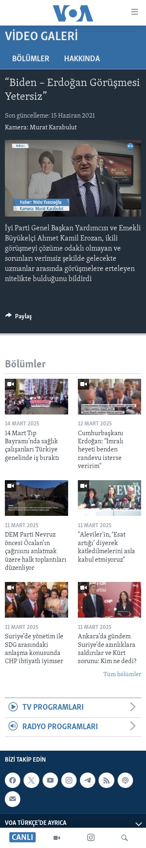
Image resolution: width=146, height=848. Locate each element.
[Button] (18, 318)
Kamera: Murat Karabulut (41, 128)
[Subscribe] (12, 799)
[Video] (57, 838)
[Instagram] (90, 838)
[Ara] (124, 838)
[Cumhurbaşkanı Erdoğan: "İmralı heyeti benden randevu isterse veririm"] (109, 396)
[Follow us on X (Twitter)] (31, 780)
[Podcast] (125, 780)
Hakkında (82, 59)
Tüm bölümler (122, 675)
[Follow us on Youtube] (50, 780)
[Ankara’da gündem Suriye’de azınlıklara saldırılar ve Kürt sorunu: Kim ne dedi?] (109, 600)
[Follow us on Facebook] (12, 780)
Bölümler (30, 59)
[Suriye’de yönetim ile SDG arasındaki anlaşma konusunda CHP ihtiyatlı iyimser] (36, 600)
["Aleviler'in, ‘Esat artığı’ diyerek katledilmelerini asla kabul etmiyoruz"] (109, 498)
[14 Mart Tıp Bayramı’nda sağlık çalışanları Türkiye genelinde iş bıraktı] (36, 396)
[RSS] (106, 780)
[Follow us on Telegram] (87, 780)
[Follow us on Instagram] (69, 780)
